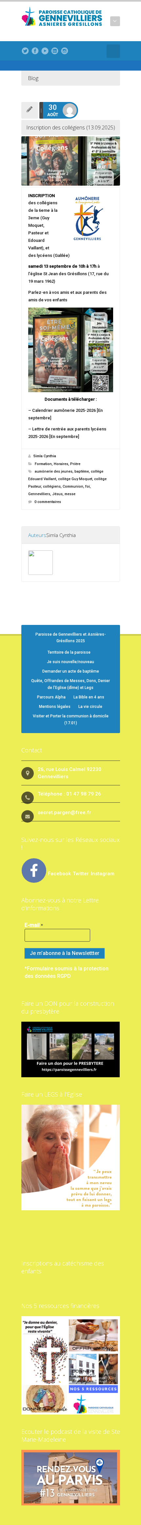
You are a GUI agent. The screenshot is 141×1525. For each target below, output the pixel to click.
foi (87, 486)
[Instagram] (65, 51)
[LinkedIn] (55, 51)
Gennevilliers (39, 494)
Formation (43, 464)
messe (70, 494)
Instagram (102, 874)
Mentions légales (54, 706)
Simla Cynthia (44, 456)
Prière (75, 464)
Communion (73, 486)
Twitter (81, 874)
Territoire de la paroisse (69, 652)
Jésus (57, 494)
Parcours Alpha (51, 697)
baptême (81, 471)
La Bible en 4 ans (88, 697)
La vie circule (90, 706)
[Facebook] (35, 51)
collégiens (52, 486)
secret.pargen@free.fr (64, 812)
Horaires (61, 464)
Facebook (59, 874)
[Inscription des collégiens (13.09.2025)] (70, 161)
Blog (33, 78)
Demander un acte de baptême (70, 671)
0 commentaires (47, 502)
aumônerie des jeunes (53, 471)
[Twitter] (25, 51)
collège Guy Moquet (75, 479)
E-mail (34, 925)
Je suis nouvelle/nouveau (70, 662)
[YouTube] (45, 51)
